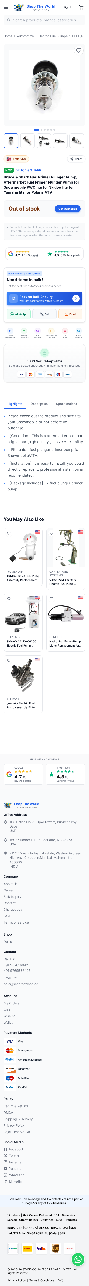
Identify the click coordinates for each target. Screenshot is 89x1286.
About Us (10, 884)
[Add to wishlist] (78, 50)
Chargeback (13, 909)
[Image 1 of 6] (36, 130)
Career (9, 890)
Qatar (54, 1233)
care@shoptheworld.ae (21, 984)
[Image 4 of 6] (48, 130)
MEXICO (44, 1227)
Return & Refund (16, 1106)
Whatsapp (16, 1175)
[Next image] (79, 85)
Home (8, 36)
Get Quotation (67, 208)
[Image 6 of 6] (54, 130)
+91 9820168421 (16, 965)
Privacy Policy (14, 1125)
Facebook (16, 1149)
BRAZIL (56, 1227)
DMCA (8, 1112)
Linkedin (15, 1181)
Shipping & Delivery (18, 1119)
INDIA (11, 1227)
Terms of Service (16, 922)
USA (20, 1227)
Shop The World (40, 6)
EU (46, 1233)
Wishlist (9, 1016)
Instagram (16, 1162)
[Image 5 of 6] (51, 130)
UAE (65, 1227)
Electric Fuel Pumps (53, 36)
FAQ (7, 916)
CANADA (30, 1227)
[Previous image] (10, 85)
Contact (10, 903)
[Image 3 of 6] (45, 130)
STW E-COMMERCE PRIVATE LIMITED (47, 1269)
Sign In (67, 7)
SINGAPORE (35, 1233)
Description (39, 404)
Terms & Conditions (41, 1280)
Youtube (15, 1168)
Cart (7, 1010)
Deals (8, 942)
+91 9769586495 (17, 970)
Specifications (66, 404)
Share (78, 159)
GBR (62, 1233)
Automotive (25, 36)
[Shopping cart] (81, 7)
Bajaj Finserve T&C (17, 1132)
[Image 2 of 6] (41, 130)
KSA (73, 1227)
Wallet (8, 1022)
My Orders (11, 1003)
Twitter (14, 1156)
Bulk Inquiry (12, 897)
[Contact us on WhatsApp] (78, 1259)
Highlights (14, 404)
